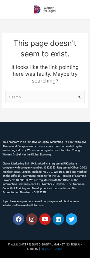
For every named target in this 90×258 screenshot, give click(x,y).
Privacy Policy (51, 249)
